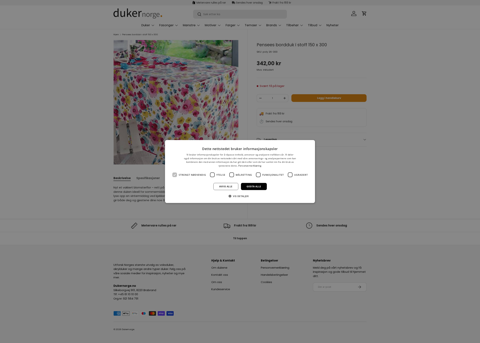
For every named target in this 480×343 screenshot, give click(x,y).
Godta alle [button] (254, 186)
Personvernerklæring (249, 165)
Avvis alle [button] (225, 186)
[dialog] (240, 171)
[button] (240, 196)
